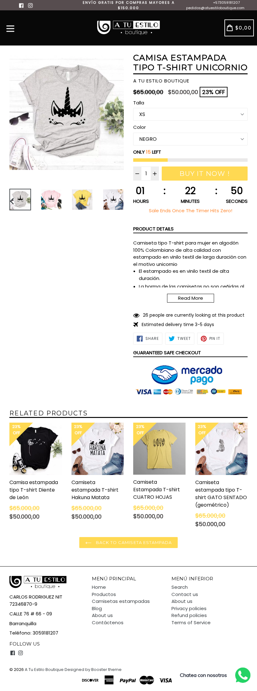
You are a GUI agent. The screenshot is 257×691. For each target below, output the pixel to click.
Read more (190, 298)
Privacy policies (189, 608)
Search (179, 587)
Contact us (184, 594)
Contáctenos (107, 622)
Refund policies (189, 615)
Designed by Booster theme (93, 670)
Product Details (153, 228)
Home (99, 587)
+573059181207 (226, 2)
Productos (104, 594)
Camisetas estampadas (121, 601)
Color (139, 127)
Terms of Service (191, 622)
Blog (97, 608)
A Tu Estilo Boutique (44, 670)
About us (102, 615)
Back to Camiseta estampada (133, 542)
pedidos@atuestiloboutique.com (215, 7)
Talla (138, 102)
